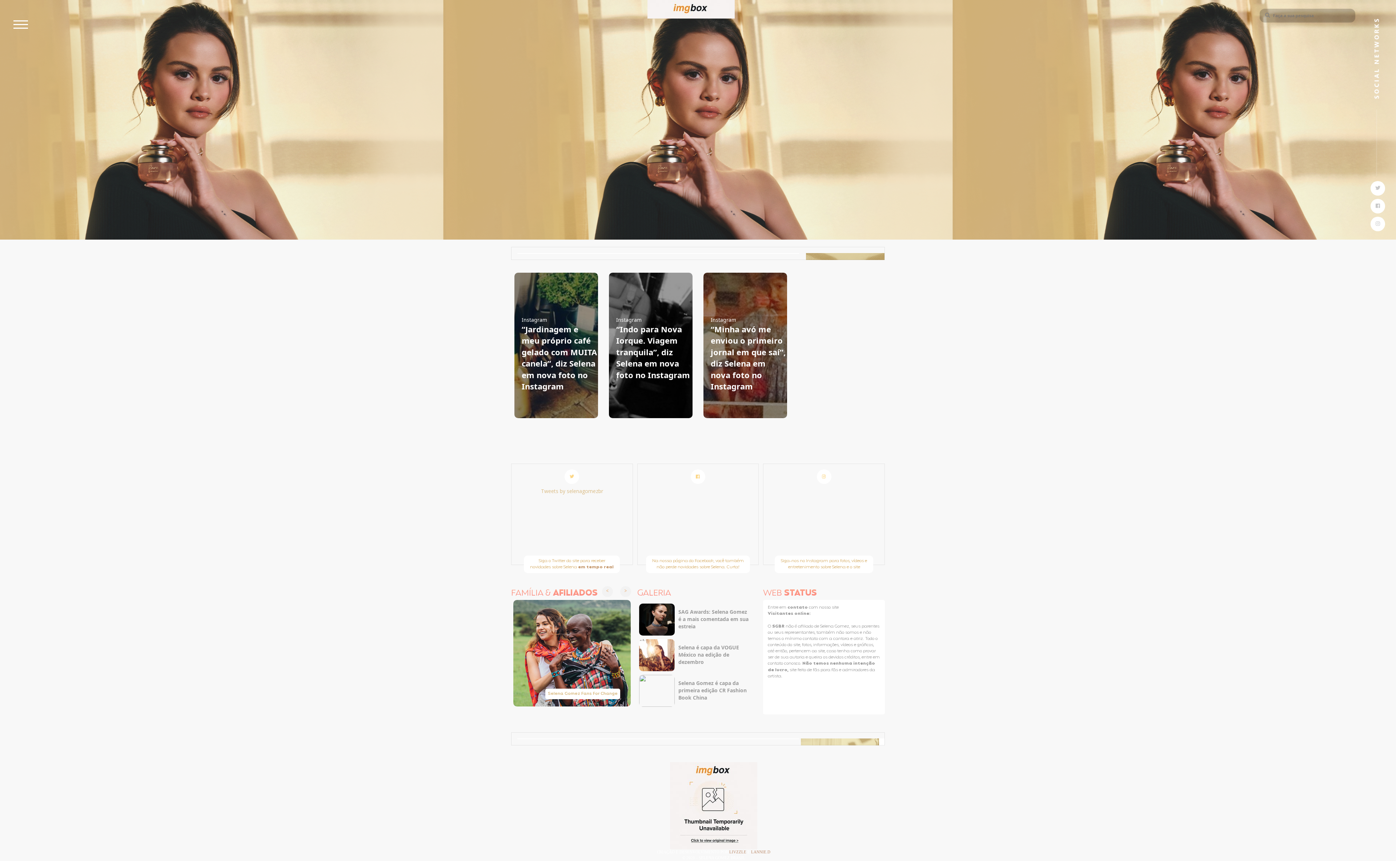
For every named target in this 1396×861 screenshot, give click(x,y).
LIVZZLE (738, 852)
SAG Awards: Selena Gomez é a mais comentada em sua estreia (713, 619)
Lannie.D (760, 852)
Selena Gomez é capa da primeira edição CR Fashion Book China (712, 690)
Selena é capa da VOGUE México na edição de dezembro (708, 654)
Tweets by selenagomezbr (572, 491)
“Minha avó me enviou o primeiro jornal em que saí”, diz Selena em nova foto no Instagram (748, 358)
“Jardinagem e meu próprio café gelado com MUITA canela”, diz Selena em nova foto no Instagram (559, 358)
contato (798, 607)
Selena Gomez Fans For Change (583, 693)
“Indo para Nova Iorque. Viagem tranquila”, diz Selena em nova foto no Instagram (653, 352)
